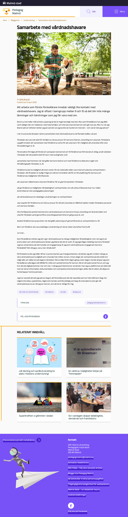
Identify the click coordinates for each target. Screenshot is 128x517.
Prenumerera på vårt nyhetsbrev (19, 440)
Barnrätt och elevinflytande (28, 292)
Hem (5, 20)
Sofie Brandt (24, 99)
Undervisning (29, 20)
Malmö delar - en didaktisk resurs (84, 489)
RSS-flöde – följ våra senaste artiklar (85, 468)
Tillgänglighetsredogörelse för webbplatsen (88, 484)
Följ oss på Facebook (77, 511)
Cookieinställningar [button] (77, 495)
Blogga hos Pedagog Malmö (81, 473)
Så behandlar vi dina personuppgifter (86, 478)
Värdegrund (77, 292)
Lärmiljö (63, 292)
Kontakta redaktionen (78, 462)
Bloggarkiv (15, 20)
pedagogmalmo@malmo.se (81, 457)
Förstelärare (49, 292)
